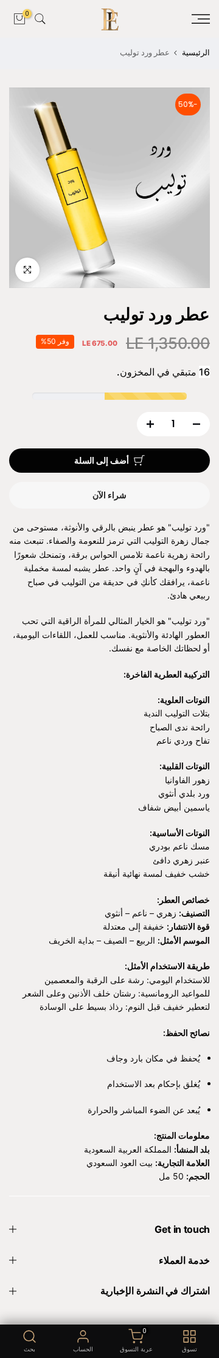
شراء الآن (109, 495)
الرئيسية (196, 53)
